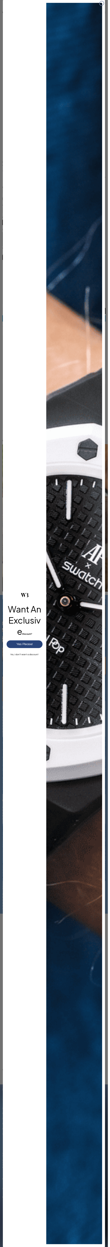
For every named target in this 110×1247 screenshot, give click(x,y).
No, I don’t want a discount (25, 654)
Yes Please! (24, 644)
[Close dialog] (102, 3)
